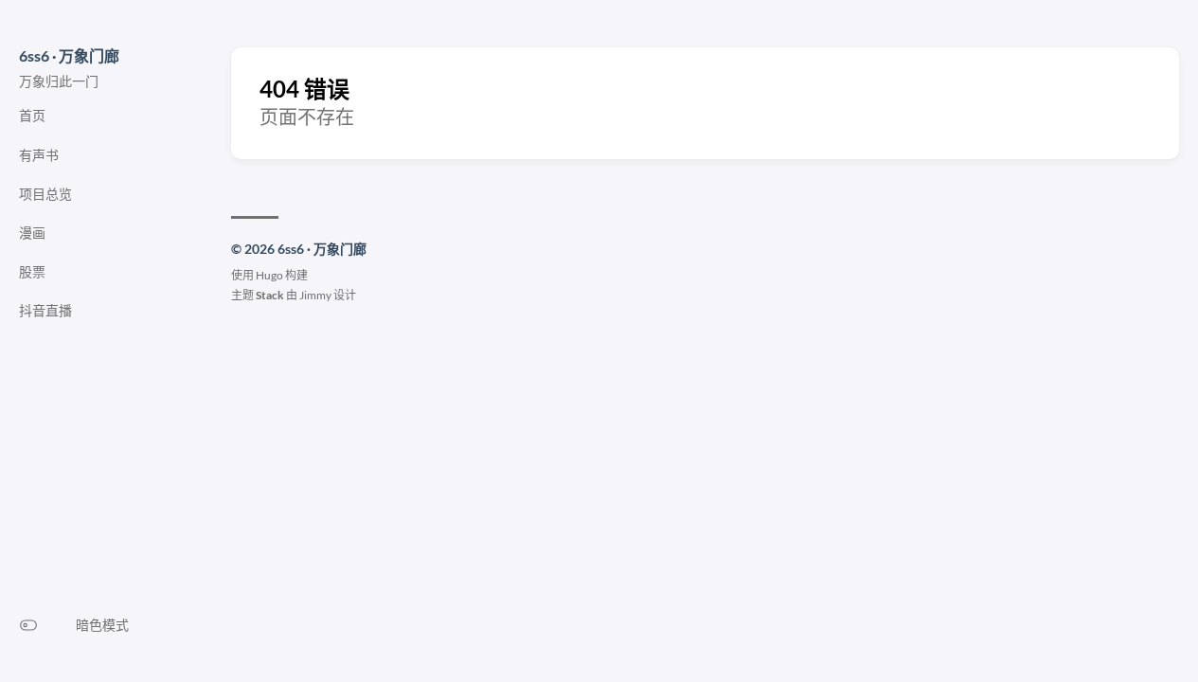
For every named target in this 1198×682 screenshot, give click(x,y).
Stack (270, 295)
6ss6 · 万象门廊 (69, 55)
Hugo (269, 275)
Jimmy (315, 295)
